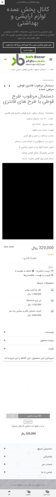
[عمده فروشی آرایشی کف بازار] (28, 59)
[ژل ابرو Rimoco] (48, 300)
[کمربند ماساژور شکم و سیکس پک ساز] (48, 311)
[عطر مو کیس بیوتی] (48, 290)
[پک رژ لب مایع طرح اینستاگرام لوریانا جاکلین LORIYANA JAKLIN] (9, 86)
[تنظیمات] (5, 60)
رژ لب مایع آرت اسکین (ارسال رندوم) (28, 426)
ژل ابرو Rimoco (34, 300)
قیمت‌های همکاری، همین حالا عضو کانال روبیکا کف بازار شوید (28, 45)
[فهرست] (51, 60)
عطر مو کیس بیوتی (33, 290)
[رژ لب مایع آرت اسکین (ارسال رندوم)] (28, 389)
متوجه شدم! (28, 50)
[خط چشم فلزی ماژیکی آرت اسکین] (4, 86)
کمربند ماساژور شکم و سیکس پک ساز (25, 311)
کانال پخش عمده (28, 16)
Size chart (9, 247)
